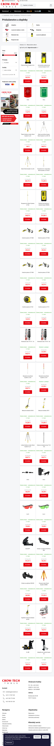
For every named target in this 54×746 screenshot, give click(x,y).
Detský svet (5, 732)
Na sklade (10, 62)
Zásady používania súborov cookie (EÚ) (38, 730)
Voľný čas (4, 728)
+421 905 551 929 (10, 701)
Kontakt (4, 688)
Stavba (4, 717)
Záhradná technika (7, 723)
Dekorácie (4, 730)
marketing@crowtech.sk (9, 0)
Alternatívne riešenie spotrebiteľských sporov (39, 728)
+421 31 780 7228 (10, 695)
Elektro (4, 719)
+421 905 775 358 (23, 0)
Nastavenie (9, 742)
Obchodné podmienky (33, 717)
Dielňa (3, 715)
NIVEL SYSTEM (10, 70)
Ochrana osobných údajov (34, 725)
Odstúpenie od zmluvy (33, 715)
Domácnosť (5, 721)
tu (19, 739)
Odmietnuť (37, 737)
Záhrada (4, 713)
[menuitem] (7, 11)
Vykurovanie (5, 726)
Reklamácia (31, 713)
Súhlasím (45, 737)
